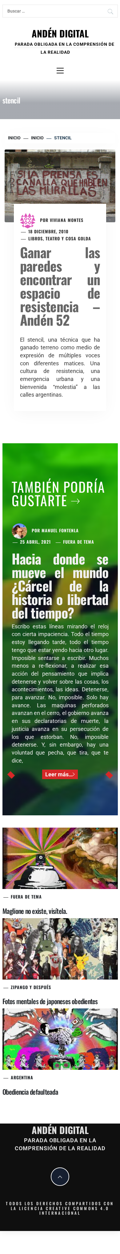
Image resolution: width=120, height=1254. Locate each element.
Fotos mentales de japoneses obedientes (50, 1001)
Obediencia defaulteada (30, 1092)
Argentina (22, 1077)
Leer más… (59, 774)
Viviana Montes (66, 220)
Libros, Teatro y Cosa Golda (59, 238)
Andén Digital (60, 33)
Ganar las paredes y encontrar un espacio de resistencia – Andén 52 (60, 286)
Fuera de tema (78, 541)
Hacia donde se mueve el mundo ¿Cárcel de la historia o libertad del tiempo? (60, 586)
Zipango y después (31, 987)
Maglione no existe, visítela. (34, 911)
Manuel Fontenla (60, 530)
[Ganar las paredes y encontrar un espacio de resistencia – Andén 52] (60, 185)
